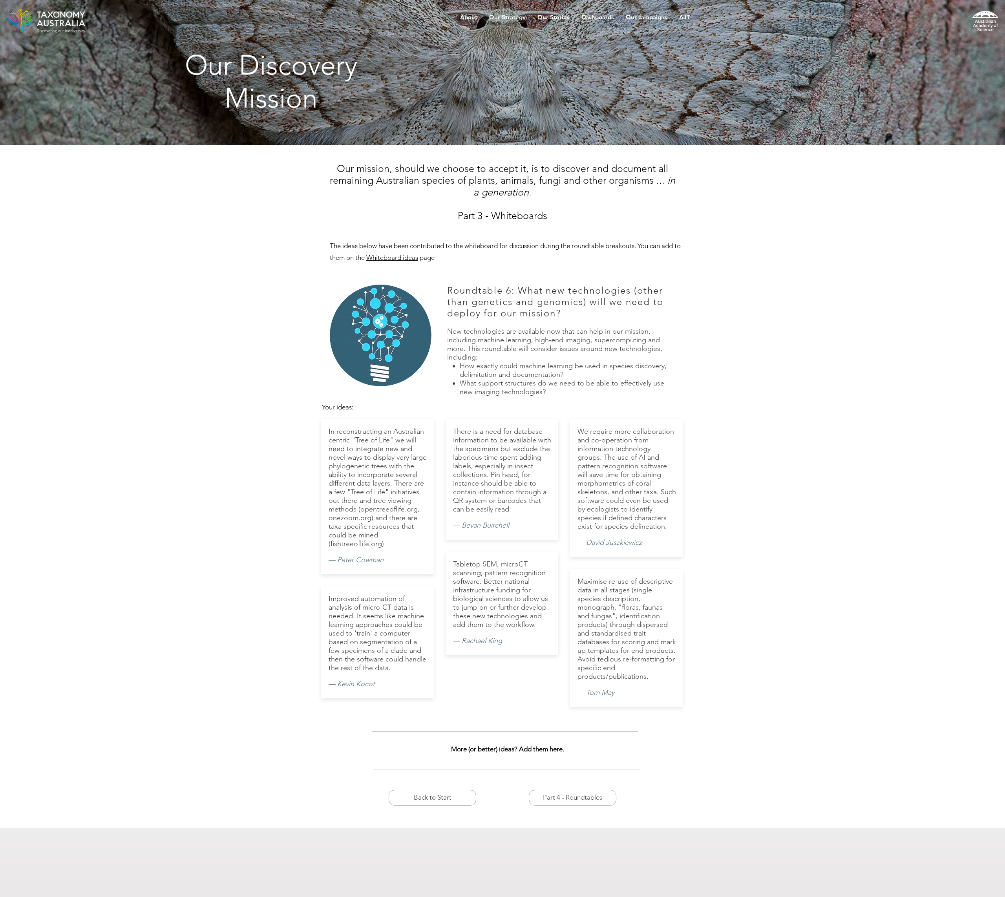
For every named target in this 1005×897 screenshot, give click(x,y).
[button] (468, 20)
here (556, 749)
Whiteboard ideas (392, 257)
